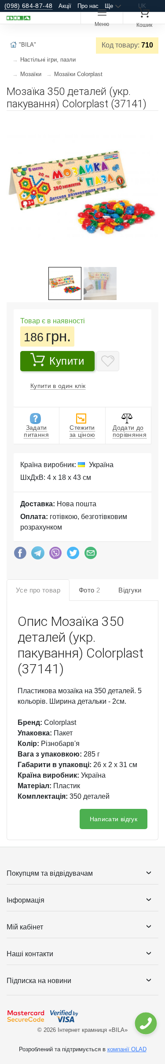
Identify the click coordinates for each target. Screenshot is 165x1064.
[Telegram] (37, 555)
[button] (150, 121)
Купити (66, 361)
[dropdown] (145, 1023)
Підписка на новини (39, 980)
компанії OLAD (127, 1049)
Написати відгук (113, 819)
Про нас (88, 6)
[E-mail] (90, 555)
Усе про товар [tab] (38, 590)
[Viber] (55, 555)
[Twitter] (73, 555)
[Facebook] (20, 555)
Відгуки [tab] (130, 590)
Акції (65, 6)
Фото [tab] (89, 590)
